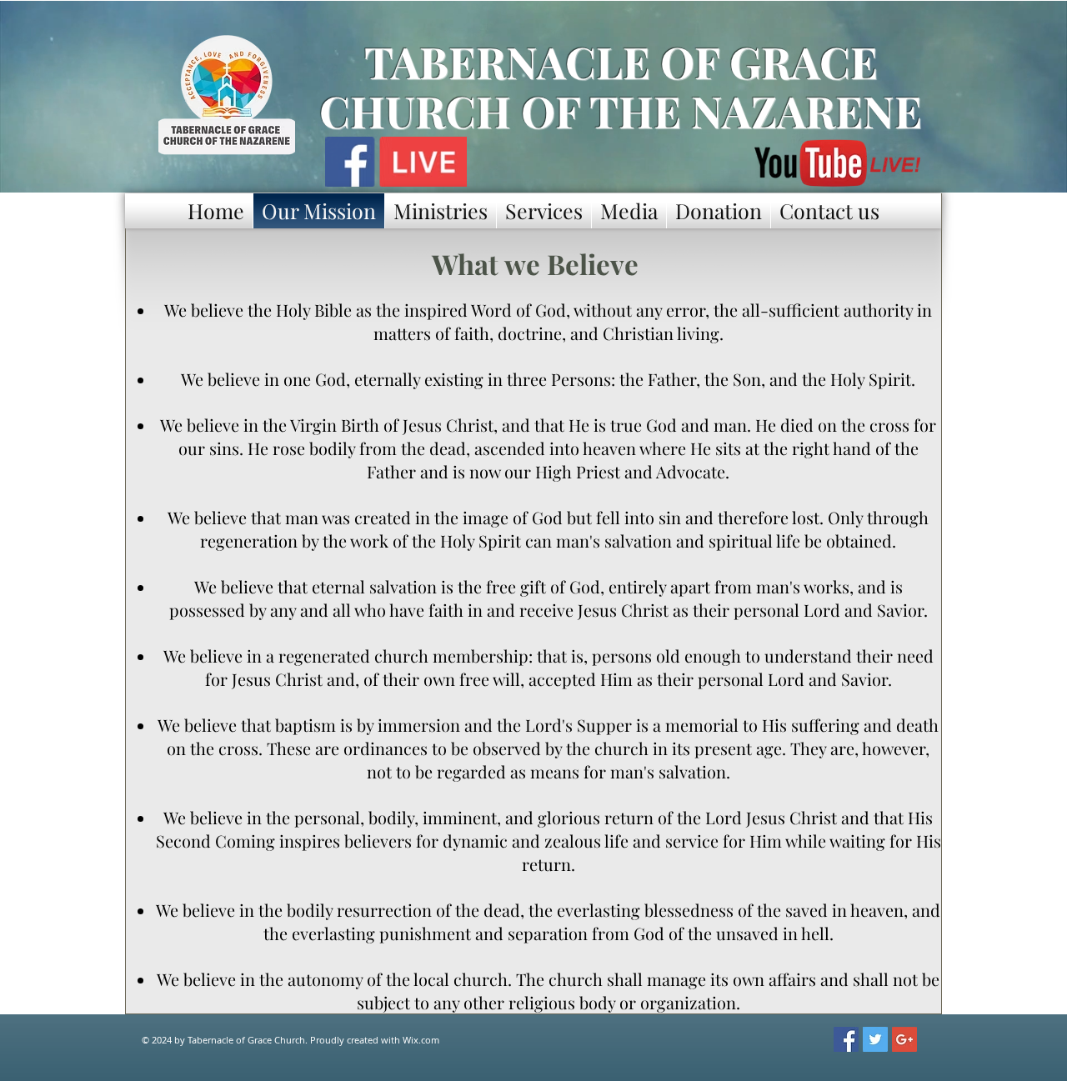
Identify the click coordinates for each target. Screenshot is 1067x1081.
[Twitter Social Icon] (875, 1039)
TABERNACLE (507, 61)
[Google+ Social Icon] (904, 1039)
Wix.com (421, 1039)
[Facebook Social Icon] (846, 1039)
